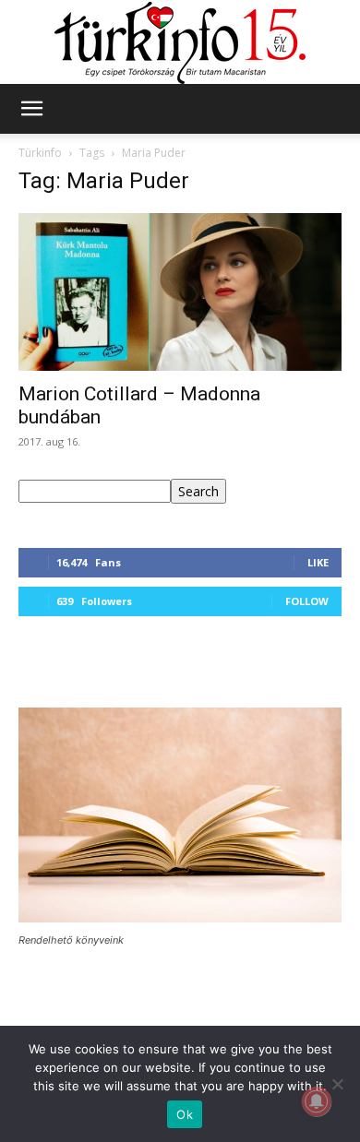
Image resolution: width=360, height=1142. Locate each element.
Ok (184, 1114)
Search (198, 491)
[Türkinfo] (180, 43)
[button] (31, 109)
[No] (337, 1084)
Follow (307, 601)
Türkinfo (40, 153)
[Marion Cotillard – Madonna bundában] (180, 292)
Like (318, 562)
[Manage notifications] (316, 1101)
